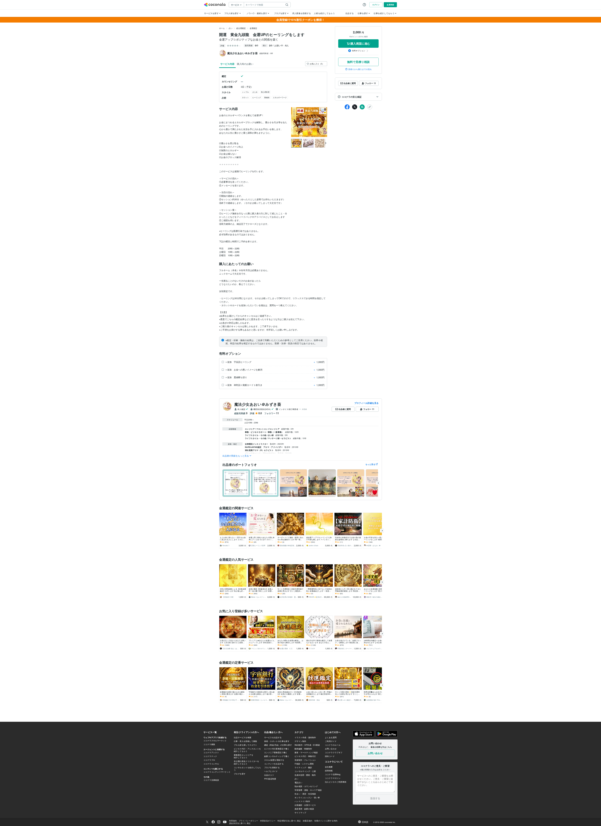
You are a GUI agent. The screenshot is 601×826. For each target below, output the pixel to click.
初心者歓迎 (265, 92)
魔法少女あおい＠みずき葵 (257, 404)
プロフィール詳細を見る (366, 403)
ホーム (222, 28)
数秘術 (267, 97)
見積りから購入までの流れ (360, 69)
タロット (245, 97)
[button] (358, 97)
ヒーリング (256, 97)
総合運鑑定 (241, 28)
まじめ (254, 92)
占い (230, 28)
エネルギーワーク (280, 97)
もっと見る (370, 464)
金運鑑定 (253, 28)
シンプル (245, 92)
